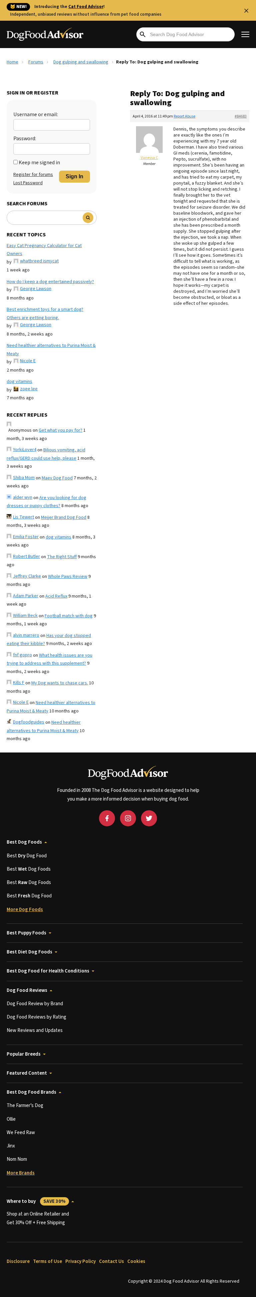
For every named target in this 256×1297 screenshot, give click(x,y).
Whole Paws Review (67, 576)
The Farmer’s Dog (25, 1105)
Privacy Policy (80, 1261)
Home (12, 62)
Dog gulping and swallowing (80, 62)
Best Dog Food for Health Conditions (48, 971)
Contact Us (111, 1261)
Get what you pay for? (60, 430)
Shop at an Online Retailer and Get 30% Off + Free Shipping (38, 1218)
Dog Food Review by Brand (35, 1003)
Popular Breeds (24, 1054)
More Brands (21, 1172)
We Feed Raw (21, 1132)
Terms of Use (47, 1261)
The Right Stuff (62, 557)
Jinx (11, 1145)
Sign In (74, 176)
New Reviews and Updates (35, 1030)
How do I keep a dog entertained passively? (50, 281)
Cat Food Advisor (85, 7)
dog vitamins (19, 381)
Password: (24, 138)
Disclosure (18, 1261)
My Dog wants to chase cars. (59, 683)
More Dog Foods (25, 909)
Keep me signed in (39, 162)
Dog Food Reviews (27, 990)
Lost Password (28, 183)
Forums (35, 62)
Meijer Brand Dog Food (63, 517)
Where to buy (36, 1201)
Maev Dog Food (57, 478)
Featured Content (27, 1073)
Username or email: (35, 114)
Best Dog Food (27, 855)
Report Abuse (184, 116)
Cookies (136, 1261)
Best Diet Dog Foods (29, 951)
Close (246, 10)
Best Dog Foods (24, 842)
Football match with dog (69, 616)
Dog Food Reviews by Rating (36, 1017)
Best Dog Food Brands (31, 1092)
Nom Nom (17, 1159)
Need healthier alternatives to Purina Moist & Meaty (51, 349)
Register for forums (33, 174)
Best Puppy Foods (26, 932)
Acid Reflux (56, 596)
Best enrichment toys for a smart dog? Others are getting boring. (45, 313)
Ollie (11, 1119)
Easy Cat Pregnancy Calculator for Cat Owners (44, 249)
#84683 (241, 116)
